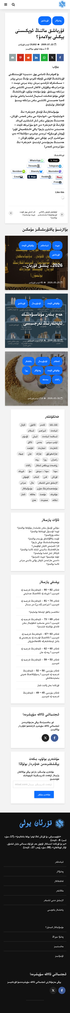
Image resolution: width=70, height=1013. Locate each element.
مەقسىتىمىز (59, 946)
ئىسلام (31, 430)
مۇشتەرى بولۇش (44, 794)
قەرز (45, 476)
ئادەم (42, 424)
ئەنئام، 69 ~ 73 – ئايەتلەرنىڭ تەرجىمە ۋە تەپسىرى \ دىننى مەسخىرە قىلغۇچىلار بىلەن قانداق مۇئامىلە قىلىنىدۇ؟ (40, 623)
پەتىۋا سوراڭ (58, 936)
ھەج (34, 500)
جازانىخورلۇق (51, 453)
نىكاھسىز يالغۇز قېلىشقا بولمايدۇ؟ (44, 611)
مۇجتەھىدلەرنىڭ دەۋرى (47, 488)
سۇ (30, 471)
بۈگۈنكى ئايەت (28, 245)
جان (30, 453)
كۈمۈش (26, 476)
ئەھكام (57, 361)
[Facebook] (54, 738)
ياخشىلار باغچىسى (55, 909)
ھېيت (57, 245)
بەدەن (39, 442)
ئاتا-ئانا (53, 424)
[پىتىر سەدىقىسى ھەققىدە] (36, 378)
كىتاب (36, 476)
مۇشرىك (53, 494)
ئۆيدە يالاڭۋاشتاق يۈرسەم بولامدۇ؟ (43, 538)
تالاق (30, 442)
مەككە (32, 494)
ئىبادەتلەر (44, 245)
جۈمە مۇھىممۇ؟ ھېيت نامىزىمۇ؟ (45, 556)
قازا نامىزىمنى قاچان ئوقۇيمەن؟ (45, 545)
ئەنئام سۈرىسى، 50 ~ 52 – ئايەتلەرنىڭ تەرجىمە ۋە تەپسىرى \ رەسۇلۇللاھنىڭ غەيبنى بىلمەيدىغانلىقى (39, 674)
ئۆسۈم (25, 436)
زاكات (57, 379)
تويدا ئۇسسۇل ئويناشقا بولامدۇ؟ (44, 531)
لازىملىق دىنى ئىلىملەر (47, 482)
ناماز (23, 494)
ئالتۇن (33, 424)
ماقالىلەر (60, 890)
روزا (26, 370)
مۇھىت (43, 494)
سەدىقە (45, 379)
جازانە (38, 453)
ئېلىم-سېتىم (51, 442)
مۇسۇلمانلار (27, 488)
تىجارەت (41, 447)
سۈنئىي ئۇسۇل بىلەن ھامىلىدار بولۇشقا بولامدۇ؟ (38, 527)
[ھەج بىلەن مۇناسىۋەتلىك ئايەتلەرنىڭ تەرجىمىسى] (36, 320)
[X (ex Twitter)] (45, 738)
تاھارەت (53, 447)
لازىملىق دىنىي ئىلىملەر (54, 900)
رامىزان (54, 459)
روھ (37, 459)
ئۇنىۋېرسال (36, 303)
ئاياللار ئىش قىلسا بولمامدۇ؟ (46, 553)
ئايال (23, 424)
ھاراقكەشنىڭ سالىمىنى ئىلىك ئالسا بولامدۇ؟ (39, 549)
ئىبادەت (54, 430)
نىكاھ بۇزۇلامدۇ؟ (51, 534)
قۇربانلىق (44, 20)
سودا (55, 471)
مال (32, 482)
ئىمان (35, 436)
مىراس (23, 482)
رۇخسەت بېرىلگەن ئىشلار (46, 465)
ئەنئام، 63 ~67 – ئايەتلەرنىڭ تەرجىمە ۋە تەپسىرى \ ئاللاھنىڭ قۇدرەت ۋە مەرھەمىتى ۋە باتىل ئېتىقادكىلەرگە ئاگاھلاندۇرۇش (39, 637)
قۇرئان (54, 476)
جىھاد (20, 453)
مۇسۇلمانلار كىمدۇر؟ (54, 927)
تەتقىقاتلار (59, 881)
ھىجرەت (44, 500)
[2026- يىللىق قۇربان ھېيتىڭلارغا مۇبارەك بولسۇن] (36, 262)
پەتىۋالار (58, 20)
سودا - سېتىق (42, 471)
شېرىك (21, 471)
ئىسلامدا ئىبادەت (49, 436)
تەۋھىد (30, 447)
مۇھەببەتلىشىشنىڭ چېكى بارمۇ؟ (45, 542)
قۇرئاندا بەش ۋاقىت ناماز (48, 685)
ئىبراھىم (42, 430)
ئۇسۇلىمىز (59, 955)
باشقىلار (28, 361)
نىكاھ (55, 500)
